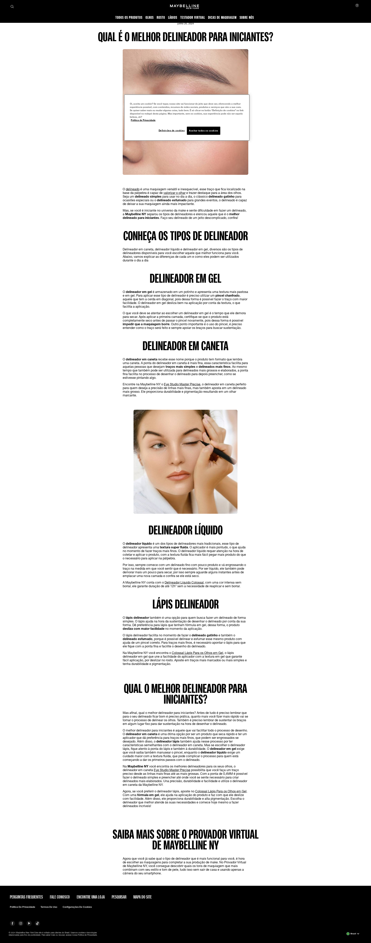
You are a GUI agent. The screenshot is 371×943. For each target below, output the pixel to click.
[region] (187, 117)
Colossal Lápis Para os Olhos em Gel (197, 653)
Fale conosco (60, 896)
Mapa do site (142, 896)
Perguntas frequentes (26, 896)
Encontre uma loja (91, 896)
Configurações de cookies (77, 907)
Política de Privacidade (143, 120)
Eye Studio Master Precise (182, 384)
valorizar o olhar (174, 193)
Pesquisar (119, 896)
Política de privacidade (22, 907)
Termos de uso (49, 907)
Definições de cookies (172, 130)
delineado (133, 189)
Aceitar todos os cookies (203, 130)
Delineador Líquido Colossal (184, 582)
